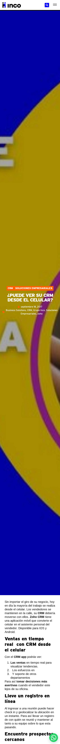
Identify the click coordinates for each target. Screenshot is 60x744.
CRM (10, 288)
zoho (40, 313)
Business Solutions (16, 310)
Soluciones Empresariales (33, 288)
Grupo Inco (39, 310)
